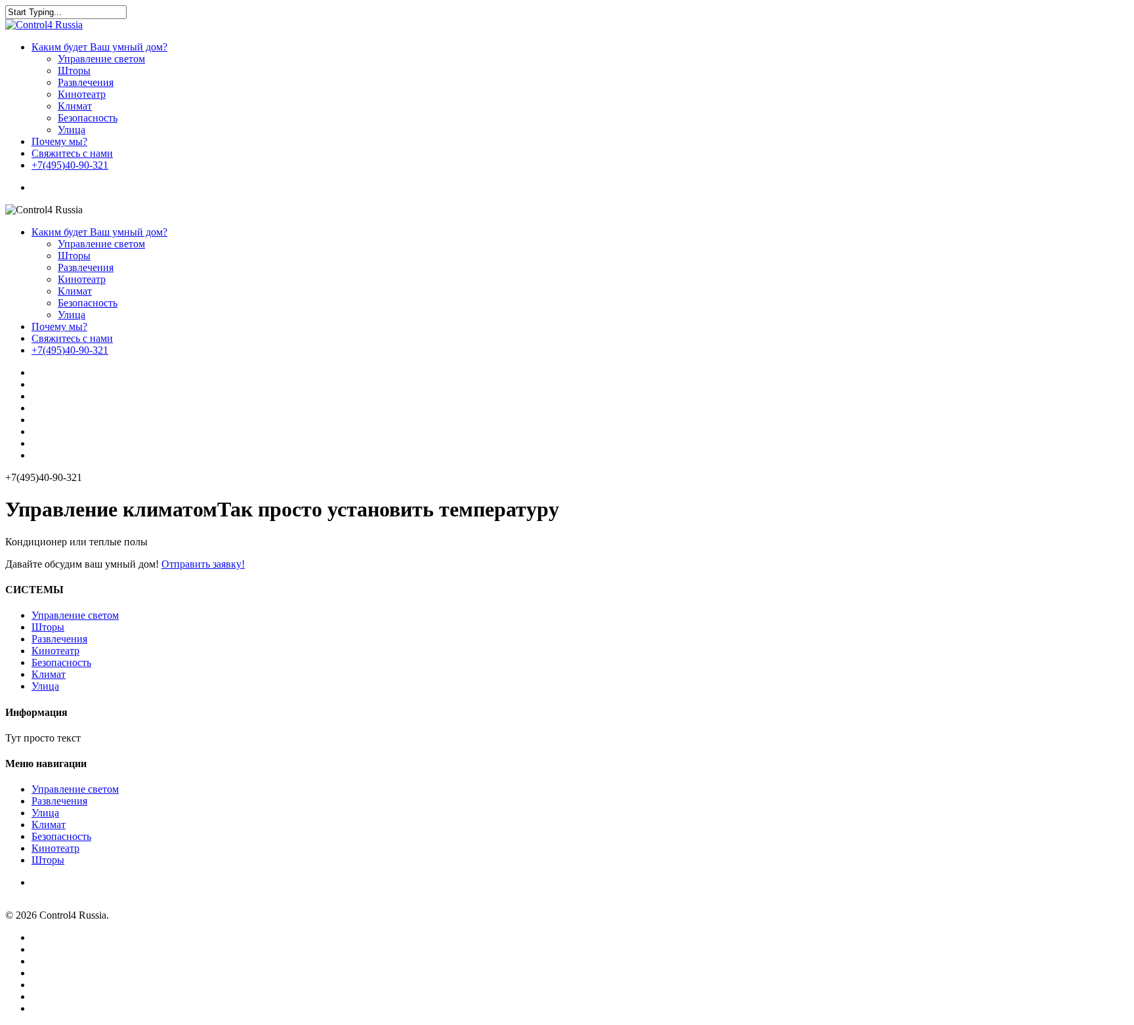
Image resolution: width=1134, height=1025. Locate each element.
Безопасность (87, 117)
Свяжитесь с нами (72, 153)
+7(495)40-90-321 (70, 165)
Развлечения (86, 82)
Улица (71, 129)
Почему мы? (59, 141)
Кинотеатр (82, 94)
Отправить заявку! (203, 564)
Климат (75, 106)
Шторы (74, 70)
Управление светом (101, 58)
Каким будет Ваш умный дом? (99, 46)
